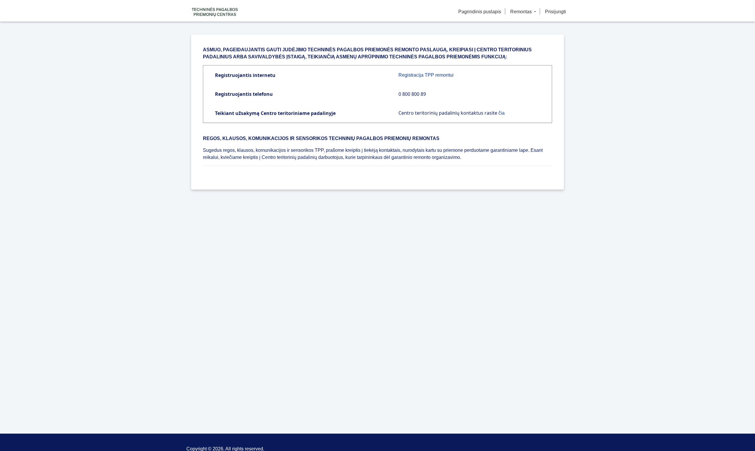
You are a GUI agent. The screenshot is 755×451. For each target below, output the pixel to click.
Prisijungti (555, 11)
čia (501, 113)
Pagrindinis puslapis (479, 11)
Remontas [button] (521, 11)
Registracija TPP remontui (426, 75)
